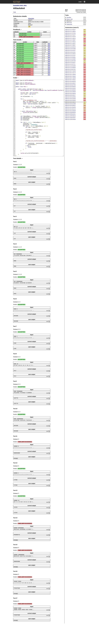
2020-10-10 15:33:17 (75, 95)
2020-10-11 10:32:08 (75, 66)
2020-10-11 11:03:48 (75, 59)
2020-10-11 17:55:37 (75, 29)
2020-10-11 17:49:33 (75, 31)
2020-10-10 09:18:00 (75, 119)
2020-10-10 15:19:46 (75, 98)
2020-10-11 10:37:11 (75, 64)
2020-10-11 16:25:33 (75, 47)
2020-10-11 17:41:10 (75, 36)
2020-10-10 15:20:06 (75, 97)
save (49, 173)
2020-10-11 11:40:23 (75, 53)
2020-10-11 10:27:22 (75, 69)
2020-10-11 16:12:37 (75, 50)
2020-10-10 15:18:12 (75, 102)
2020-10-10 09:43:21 (75, 114)
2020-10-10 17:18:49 (75, 78)
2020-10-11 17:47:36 (75, 33)
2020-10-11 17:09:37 (75, 45)
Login (80, 1)
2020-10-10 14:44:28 (75, 110)
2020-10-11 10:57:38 (75, 60)
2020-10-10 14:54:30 (75, 107)
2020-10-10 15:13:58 (75, 103)
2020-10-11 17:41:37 (75, 35)
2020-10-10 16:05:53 (75, 90)
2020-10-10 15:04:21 (75, 105)
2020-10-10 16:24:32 (75, 86)
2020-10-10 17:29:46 (75, 74)
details (49, 44)
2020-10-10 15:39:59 (75, 91)
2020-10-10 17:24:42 (75, 76)
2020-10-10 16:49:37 (75, 83)
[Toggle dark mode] (84, 1)
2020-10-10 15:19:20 (75, 100)
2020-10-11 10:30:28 (75, 67)
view (47, 173)
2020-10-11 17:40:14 (75, 38)
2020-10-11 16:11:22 (75, 52)
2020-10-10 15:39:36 (75, 93)
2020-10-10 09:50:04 (75, 112)
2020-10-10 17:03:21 (75, 79)
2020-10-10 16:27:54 (75, 85)
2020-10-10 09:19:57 (75, 117)
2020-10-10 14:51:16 (75, 109)
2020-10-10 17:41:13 (75, 72)
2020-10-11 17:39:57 (75, 40)
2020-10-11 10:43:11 (75, 62)
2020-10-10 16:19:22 (75, 88)
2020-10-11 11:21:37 (75, 55)
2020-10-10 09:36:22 (75, 116)
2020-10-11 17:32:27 (75, 43)
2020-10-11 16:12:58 (75, 48)
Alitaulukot (31, 18)
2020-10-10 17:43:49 (75, 71)
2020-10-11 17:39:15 (75, 41)
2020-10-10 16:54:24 (75, 81)
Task (14, 12)
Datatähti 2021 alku (20, 5)
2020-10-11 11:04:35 (75, 57)
